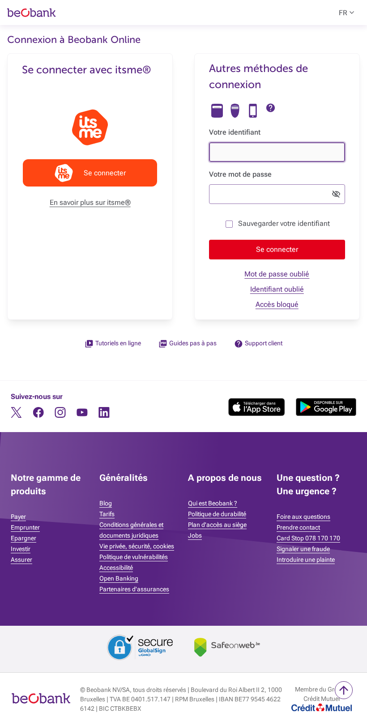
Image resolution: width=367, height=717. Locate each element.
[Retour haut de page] (344, 690)
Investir (20, 548)
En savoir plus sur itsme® (90, 202)
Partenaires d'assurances (134, 589)
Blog (105, 503)
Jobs (195, 535)
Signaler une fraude (303, 548)
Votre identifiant (234, 132)
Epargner (23, 538)
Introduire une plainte (306, 559)
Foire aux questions (303, 516)
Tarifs (107, 514)
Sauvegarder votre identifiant (284, 223)
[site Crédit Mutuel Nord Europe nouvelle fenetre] (321, 709)
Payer (18, 516)
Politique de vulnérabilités (133, 556)
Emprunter (25, 527)
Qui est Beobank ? (212, 503)
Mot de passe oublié (276, 274)
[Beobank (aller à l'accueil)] (41, 699)
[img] (217, 111)
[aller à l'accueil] (99, 12)
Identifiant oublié (277, 289)
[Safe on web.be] (227, 649)
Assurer (21, 559)
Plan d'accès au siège (217, 524)
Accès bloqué (277, 304)
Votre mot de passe (240, 174)
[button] (277, 249)
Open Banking (118, 578)
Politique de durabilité (217, 514)
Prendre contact (298, 527)
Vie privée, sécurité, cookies (136, 546)
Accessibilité (116, 567)
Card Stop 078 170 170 (308, 538)
